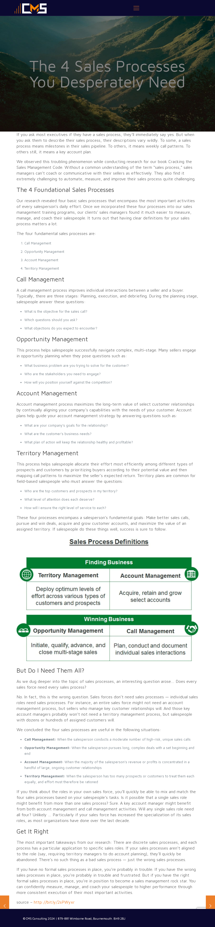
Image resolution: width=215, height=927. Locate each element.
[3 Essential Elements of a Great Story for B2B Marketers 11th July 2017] (4, 905)
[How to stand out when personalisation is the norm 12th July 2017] (210, 905)
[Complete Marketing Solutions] (31, 8)
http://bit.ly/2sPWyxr (54, 902)
